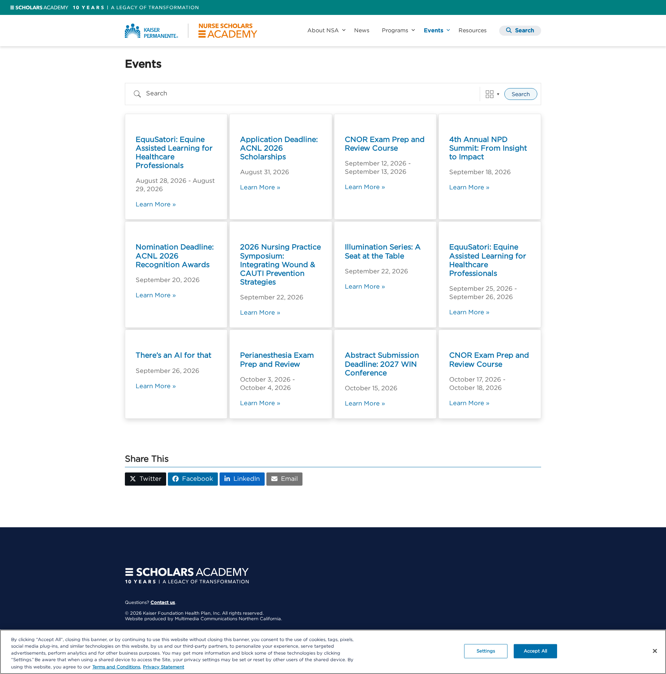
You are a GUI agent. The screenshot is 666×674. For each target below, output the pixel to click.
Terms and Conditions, (116, 667)
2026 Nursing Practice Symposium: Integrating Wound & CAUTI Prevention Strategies (280, 265)
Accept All (535, 651)
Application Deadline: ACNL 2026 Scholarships (279, 148)
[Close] (655, 651)
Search (521, 94)
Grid (489, 94)
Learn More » (156, 205)
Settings (486, 651)
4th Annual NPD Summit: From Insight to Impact (488, 148)
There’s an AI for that (173, 355)
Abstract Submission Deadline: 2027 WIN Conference (382, 364)
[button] (520, 30)
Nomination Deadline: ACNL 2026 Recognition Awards (175, 256)
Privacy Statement (163, 667)
